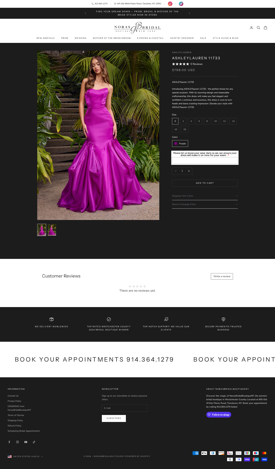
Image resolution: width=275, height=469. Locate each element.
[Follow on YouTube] (25, 442)
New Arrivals (45, 38)
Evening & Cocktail (150, 38)
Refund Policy (14, 425)
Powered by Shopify (137, 456)
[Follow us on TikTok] (181, 4)
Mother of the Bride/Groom (112, 38)
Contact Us (13, 395)
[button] (205, 196)
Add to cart (205, 183)
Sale (203, 38)
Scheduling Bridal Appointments (24, 430)
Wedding (81, 38)
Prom (64, 38)
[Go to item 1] (41, 230)
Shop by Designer (182, 38)
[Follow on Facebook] (9, 442)
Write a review (221, 276)
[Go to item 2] (51, 230)
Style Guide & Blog (226, 38)
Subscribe (113, 418)
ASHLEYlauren (182, 52)
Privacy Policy (14, 401)
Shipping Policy (15, 420)
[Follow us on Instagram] (170, 4)
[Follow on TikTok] (34, 442)
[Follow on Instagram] (17, 442)
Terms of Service (16, 415)
